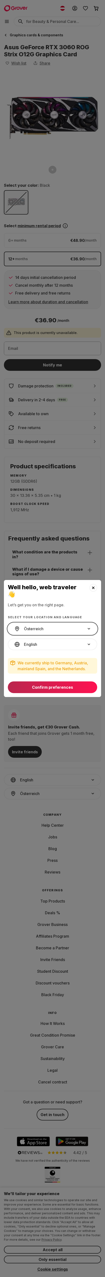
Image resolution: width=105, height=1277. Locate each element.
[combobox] (52, 629)
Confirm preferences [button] (52, 687)
